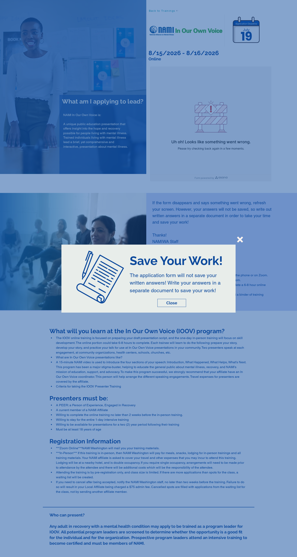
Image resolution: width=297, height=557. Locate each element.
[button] (240, 240)
